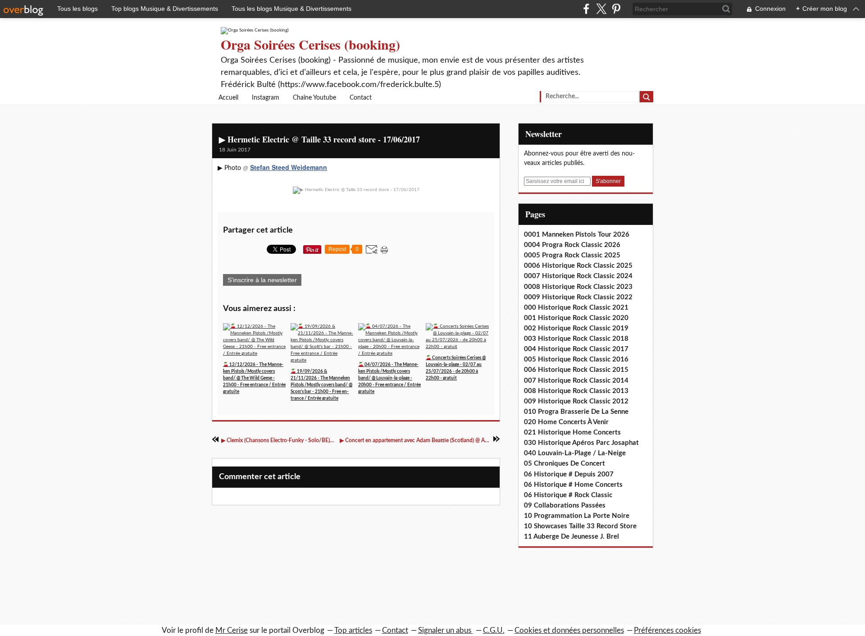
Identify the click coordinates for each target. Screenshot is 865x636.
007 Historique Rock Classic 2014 (576, 380)
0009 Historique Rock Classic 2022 (578, 297)
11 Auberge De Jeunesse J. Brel (571, 536)
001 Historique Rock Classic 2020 (576, 318)
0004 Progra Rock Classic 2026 (572, 245)
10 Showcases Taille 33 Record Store (580, 526)
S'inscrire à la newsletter (262, 280)
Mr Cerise (231, 630)
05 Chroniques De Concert (564, 463)
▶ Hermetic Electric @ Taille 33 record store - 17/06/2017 (319, 139)
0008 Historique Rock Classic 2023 (578, 287)
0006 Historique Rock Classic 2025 (578, 265)
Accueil (228, 98)
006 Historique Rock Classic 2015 (576, 369)
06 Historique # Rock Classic (568, 495)
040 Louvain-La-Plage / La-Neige (575, 453)
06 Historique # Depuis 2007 (569, 474)
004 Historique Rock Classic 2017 (576, 349)
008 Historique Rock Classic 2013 (576, 391)
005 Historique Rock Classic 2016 (576, 359)
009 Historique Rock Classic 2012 (576, 401)
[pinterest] (616, 9)
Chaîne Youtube (314, 98)
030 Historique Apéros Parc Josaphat (581, 442)
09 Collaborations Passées (565, 505)
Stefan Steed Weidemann (288, 167)
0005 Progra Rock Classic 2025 (572, 255)
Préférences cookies (667, 630)
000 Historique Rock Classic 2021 (576, 307)
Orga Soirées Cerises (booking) (310, 44)
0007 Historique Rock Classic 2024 (578, 276)
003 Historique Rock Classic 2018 (576, 338)
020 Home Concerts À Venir (566, 422)
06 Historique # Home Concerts (573, 484)
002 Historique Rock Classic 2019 (576, 328)
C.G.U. (494, 630)
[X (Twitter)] (601, 9)
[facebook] (586, 9)
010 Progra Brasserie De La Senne (576, 411)
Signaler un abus (445, 630)
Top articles (353, 630)
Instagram (265, 98)
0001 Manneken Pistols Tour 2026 (576, 234)
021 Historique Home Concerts (572, 432)
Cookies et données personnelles (569, 630)
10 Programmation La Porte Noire (576, 515)
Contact (361, 98)
